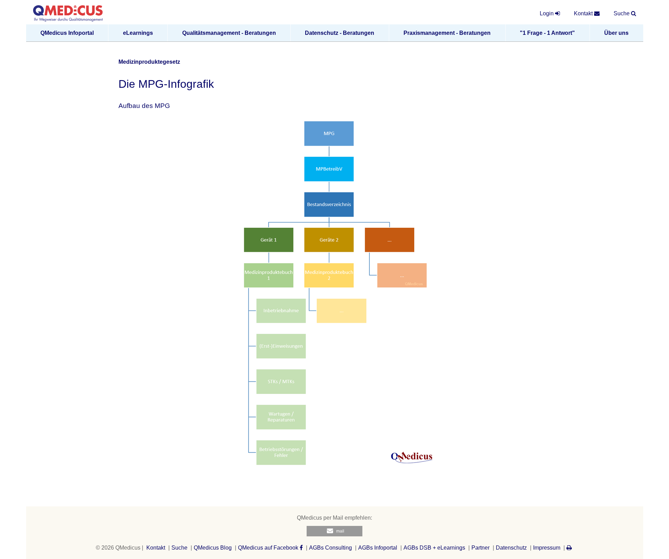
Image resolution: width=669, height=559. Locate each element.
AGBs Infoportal (377, 548)
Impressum (546, 548)
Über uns (616, 33)
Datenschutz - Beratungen (339, 33)
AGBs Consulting (330, 548)
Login (547, 13)
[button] (334, 531)
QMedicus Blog (213, 548)
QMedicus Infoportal (67, 33)
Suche (179, 548)
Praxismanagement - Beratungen (447, 33)
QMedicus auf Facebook (269, 548)
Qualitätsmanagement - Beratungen (229, 33)
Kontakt (155, 548)
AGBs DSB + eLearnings (434, 548)
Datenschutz (511, 548)
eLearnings (138, 33)
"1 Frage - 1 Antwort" (547, 33)
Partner (480, 548)
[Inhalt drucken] (569, 548)
